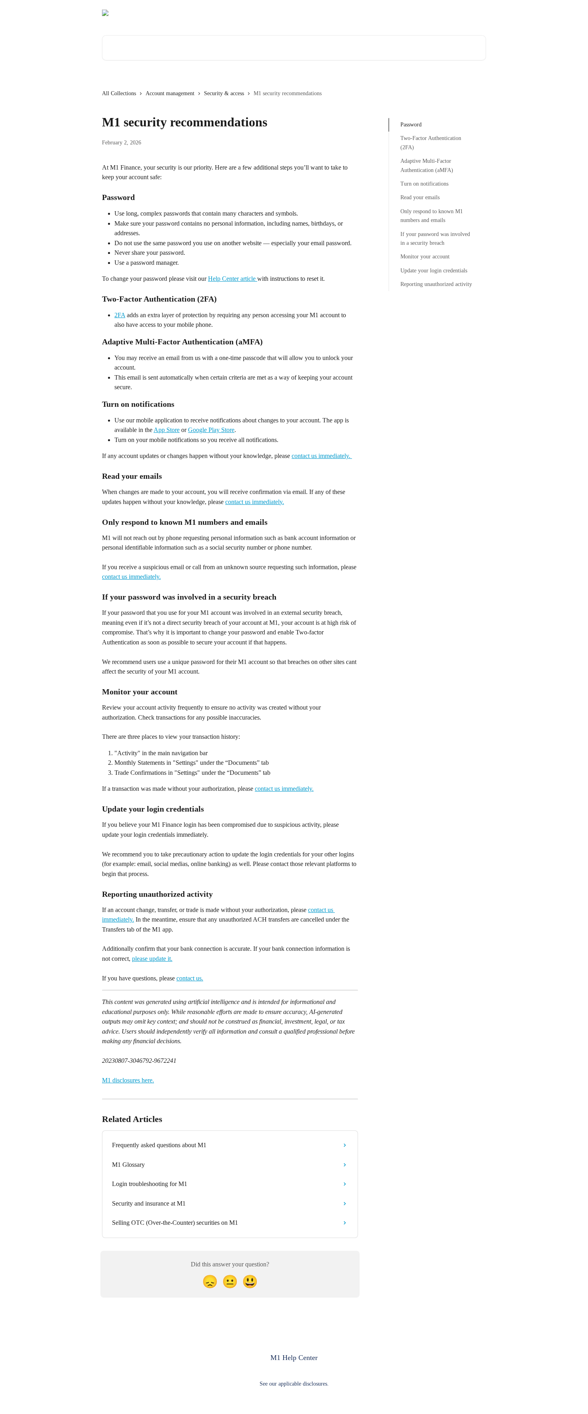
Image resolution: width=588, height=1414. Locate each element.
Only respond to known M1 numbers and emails (431, 215)
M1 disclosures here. (128, 1080)
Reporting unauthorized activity (436, 284)
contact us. (189, 978)
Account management (170, 93)
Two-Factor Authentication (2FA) (430, 142)
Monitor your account (425, 257)
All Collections (119, 93)
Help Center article (232, 278)
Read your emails (420, 197)
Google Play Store (211, 429)
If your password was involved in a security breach (435, 238)
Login (436, 13)
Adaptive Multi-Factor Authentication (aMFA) (426, 165)
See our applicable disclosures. (294, 1384)
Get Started (467, 13)
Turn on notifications (424, 184)
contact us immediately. (322, 455)
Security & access (224, 93)
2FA (119, 315)
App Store (167, 429)
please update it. (152, 958)
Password (411, 125)
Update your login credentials (433, 270)
